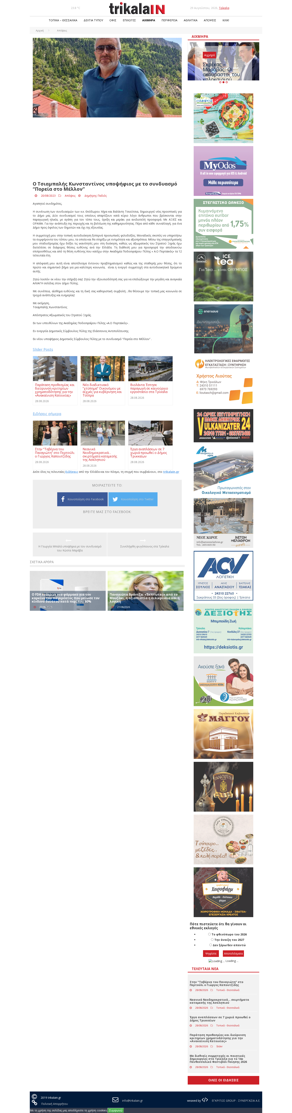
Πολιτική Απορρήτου (54, 1104)
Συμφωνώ (115, 1110)
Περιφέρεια (169, 20)
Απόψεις (210, 20)
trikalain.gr (171, 472)
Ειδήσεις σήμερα (47, 413)
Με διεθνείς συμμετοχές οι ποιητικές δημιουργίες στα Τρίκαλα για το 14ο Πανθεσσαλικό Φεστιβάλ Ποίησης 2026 (218, 1059)
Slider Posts (43, 349)
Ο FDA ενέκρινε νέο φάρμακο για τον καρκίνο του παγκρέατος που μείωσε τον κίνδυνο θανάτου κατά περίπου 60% (66, 598)
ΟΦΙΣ (112, 20)
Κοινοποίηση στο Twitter (137, 499)
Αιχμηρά (148, 20)
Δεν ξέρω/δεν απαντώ (229, 945)
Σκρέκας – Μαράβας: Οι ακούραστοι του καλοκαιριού (221, 72)
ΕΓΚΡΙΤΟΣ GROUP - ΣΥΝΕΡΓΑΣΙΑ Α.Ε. (235, 1100)
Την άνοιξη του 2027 (229, 940)
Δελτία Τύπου (93, 20)
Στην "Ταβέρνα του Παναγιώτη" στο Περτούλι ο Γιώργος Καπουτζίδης (216, 983)
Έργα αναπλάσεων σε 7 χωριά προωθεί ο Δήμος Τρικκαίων (220, 1018)
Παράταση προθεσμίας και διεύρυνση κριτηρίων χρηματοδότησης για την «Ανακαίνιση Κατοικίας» (218, 1038)
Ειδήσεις (71, 472)
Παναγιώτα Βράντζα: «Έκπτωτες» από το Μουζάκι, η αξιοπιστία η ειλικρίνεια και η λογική (145, 598)
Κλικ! (225, 20)
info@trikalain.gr (132, 1100)
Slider (219, 1046)
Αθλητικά (190, 20)
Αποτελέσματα (233, 953)
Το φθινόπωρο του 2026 (229, 934)
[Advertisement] (107, 149)
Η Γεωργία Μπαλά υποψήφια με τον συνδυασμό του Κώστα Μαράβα (70, 548)
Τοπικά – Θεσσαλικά (63, 20)
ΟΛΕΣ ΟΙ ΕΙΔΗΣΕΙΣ (223, 1080)
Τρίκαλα (224, 8)
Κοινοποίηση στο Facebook (86, 499)
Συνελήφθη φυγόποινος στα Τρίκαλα (144, 546)
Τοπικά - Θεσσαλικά (227, 990)
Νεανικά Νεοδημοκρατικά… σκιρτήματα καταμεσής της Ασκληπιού (219, 1001)
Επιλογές (129, 20)
